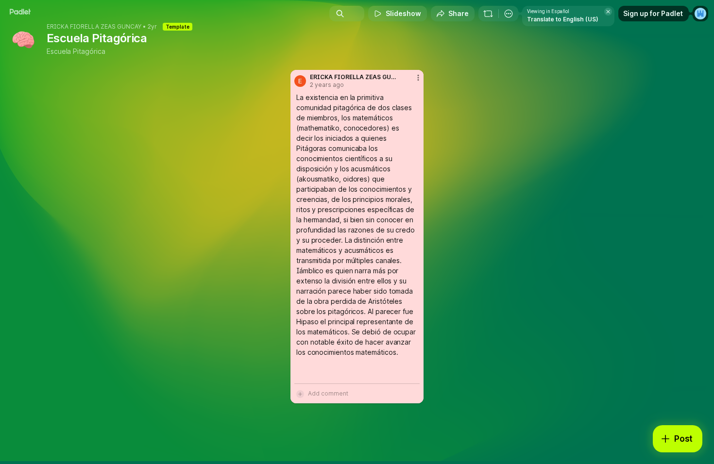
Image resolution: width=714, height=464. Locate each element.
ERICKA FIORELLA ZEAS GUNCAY (94, 26)
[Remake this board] (488, 13)
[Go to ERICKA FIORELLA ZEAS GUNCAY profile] (300, 81)
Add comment (328, 393)
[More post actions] (418, 77)
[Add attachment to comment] (300, 393)
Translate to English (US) (562, 19)
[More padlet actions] (508, 13)
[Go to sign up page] (700, 13)
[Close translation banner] (608, 12)
